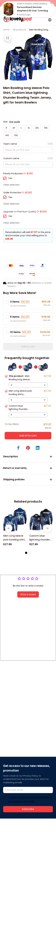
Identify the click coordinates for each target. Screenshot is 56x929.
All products (19, 29)
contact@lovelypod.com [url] (22, 838)
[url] (14, 842)
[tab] (26, 553)
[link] (8, 9)
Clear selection (11, 184)
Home (6, 29)
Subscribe (28, 809)
